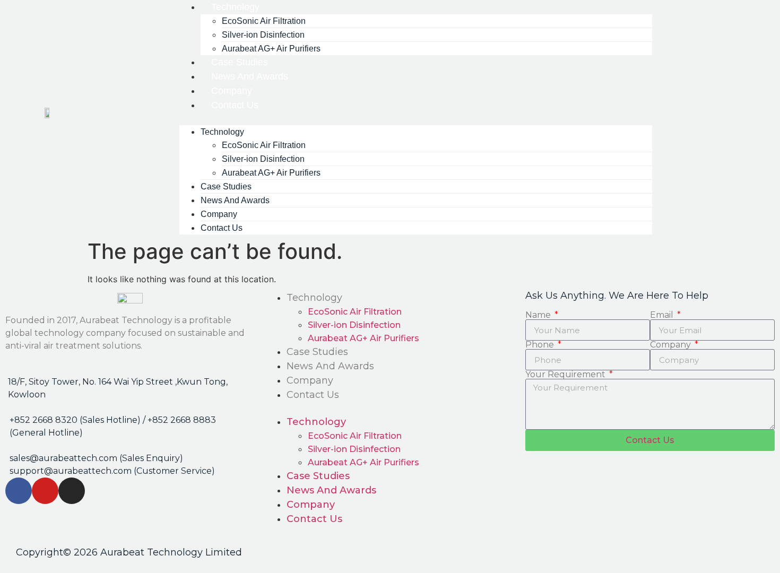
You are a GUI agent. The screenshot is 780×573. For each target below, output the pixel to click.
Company (310, 380)
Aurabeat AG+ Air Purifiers (271, 172)
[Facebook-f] (18, 491)
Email (662, 315)
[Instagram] (71, 491)
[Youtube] (45, 491)
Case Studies (317, 352)
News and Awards (330, 366)
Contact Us (234, 105)
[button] (415, 118)
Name (539, 315)
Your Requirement (566, 374)
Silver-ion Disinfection (354, 325)
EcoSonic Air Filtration (355, 312)
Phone (540, 345)
